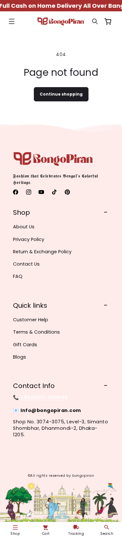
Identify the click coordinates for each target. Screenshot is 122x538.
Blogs (19, 357)
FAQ (17, 276)
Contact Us (26, 264)
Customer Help (30, 319)
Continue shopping (61, 94)
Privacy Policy (28, 239)
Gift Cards (25, 344)
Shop (15, 533)
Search (106, 533)
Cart (46, 533)
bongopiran (83, 476)
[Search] (95, 21)
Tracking (76, 533)
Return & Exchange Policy (42, 251)
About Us (23, 226)
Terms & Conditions (36, 332)
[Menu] (11, 21)
